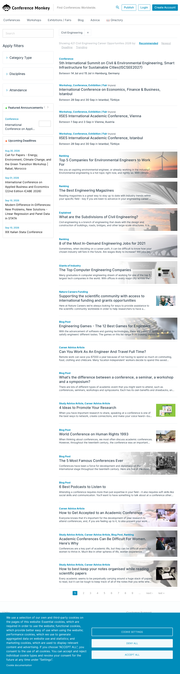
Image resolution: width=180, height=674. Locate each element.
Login (144, 7)
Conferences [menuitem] (11, 20)
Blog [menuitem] (81, 20)
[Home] (26, 7)
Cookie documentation (19, 665)
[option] (28, 123)
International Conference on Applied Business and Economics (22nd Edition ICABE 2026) (27, 186)
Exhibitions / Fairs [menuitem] (59, 20)
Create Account (165, 7)
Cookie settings (132, 631)
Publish (129, 7)
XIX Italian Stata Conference (23, 232)
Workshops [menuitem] (34, 20)
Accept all (132, 654)
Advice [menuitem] (95, 20)
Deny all (132, 643)
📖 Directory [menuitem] (114, 20)
